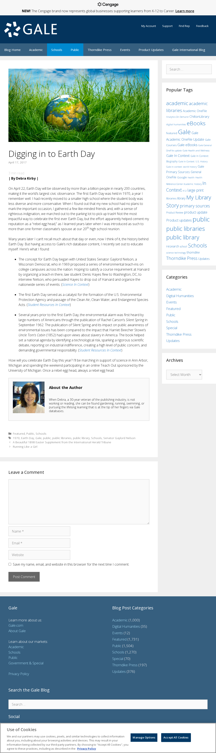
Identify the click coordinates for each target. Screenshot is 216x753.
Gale (38, 438)
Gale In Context (178, 155)
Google (182, 177)
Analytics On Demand (177, 116)
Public (75, 50)
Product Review (174, 212)
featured (171, 133)
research (172, 246)
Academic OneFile (195, 111)
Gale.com (15, 625)
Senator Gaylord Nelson (119, 438)
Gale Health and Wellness (195, 150)
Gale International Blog (188, 50)
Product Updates (151, 50)
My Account (148, 26)
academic (177, 103)
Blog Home (12, 50)
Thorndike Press (100, 50)
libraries (171, 198)
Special (171, 327)
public (47, 438)
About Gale (17, 630)
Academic (36, 50)
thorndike (193, 252)
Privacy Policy (18, 673)
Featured (19, 433)
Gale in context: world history (181, 166)
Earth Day (27, 438)
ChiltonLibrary (199, 116)
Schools (56, 50)
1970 (16, 438)
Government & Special (25, 663)
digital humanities (176, 124)
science (170, 252)
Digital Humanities (180, 295)
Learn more (185, 11)
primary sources (195, 206)
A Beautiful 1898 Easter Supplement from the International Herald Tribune (62, 442)
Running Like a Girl (25, 447)
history (198, 184)
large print (196, 190)
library (181, 198)
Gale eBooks (187, 144)
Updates (204, 259)
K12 (185, 190)
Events (125, 50)
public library (81, 438)
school (183, 246)
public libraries (62, 438)
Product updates (179, 220)
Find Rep (184, 26)
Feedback (202, 26)
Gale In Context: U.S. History (193, 161)
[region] (108, 738)
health (191, 177)
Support (167, 26)
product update (195, 212)
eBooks (196, 123)
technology (180, 252)
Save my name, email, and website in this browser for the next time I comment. (71, 564)
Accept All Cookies (175, 737)
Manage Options (144, 737)
